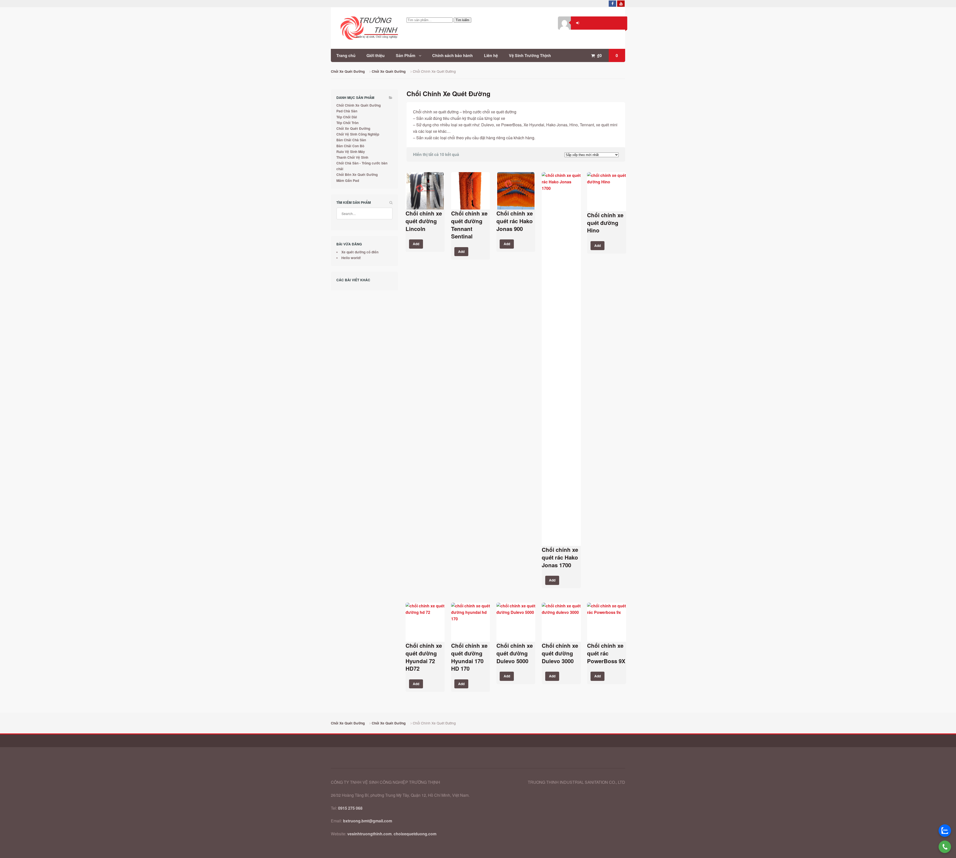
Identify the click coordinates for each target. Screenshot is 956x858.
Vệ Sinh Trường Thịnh (530, 55)
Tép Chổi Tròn (347, 122)
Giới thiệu (375, 55)
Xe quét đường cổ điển (359, 252)
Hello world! (351, 257)
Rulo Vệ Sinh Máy (350, 151)
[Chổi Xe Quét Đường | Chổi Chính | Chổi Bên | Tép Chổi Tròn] (364, 28)
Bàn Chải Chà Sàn (351, 140)
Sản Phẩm (405, 55)
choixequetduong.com (415, 834)
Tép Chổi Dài (346, 117)
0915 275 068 (350, 808)
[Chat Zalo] (945, 830)
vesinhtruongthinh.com (369, 834)
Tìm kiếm (462, 20)
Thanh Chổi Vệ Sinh (352, 157)
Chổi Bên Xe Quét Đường (357, 174)
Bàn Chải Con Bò (350, 145)
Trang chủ (346, 55)
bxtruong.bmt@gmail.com (367, 821)
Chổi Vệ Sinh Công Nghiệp (357, 134)
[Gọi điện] (945, 847)
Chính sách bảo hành (452, 55)
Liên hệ (491, 55)
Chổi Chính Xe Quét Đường (358, 105)
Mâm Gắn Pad (347, 180)
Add (416, 243)
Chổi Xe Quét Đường (348, 71)
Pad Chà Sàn (346, 111)
